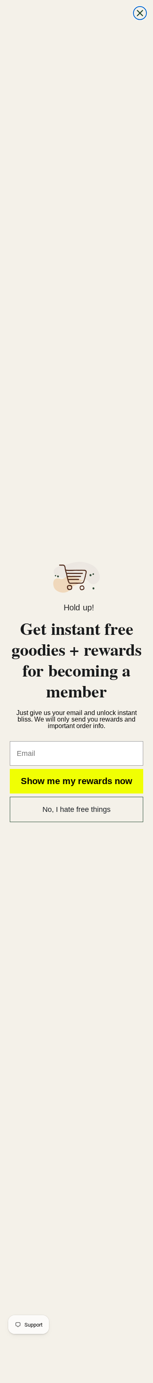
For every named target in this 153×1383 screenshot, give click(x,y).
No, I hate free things (76, 809)
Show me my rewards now (76, 781)
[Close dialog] (139, 13)
